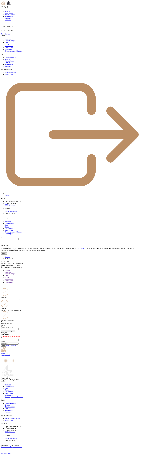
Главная (7, 257)
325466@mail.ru (10, 205)
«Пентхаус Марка (14, 397)
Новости (7, 11)
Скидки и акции (10, 40)
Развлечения (9, 46)
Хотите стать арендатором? (5, 354)
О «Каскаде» (9, 16)
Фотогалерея (9, 47)
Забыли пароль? (11, 345)
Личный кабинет (10, 72)
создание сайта (6, 453)
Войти (3, 345)
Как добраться (5, 34)
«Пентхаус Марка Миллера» (14, 232)
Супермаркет (9, 49)
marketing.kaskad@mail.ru (13, 211)
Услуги (7, 44)
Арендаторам (9, 13)
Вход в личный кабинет (12, 418)
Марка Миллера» (14, 51)
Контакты (8, 20)
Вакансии (8, 18)
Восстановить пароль (8, 331)
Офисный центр (10, 14)
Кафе (6, 42)
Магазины (8, 39)
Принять (4, 253)
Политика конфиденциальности (11, 447)
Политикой (80, 248)
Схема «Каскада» (10, 57)
